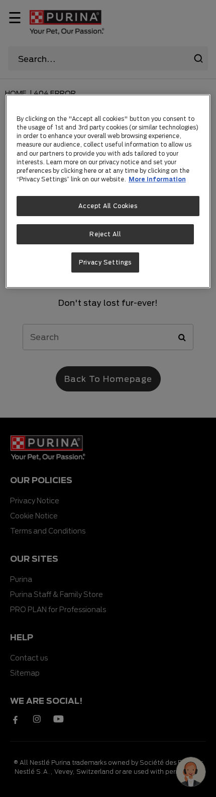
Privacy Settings (105, 262)
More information (157, 179)
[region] (108, 191)
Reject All (105, 234)
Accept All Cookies (107, 206)
